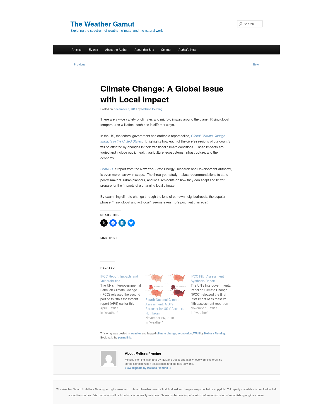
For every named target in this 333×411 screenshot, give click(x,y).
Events (93, 49)
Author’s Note (187, 49)
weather (136, 333)
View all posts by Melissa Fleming (148, 368)
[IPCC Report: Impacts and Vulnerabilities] (122, 294)
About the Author (116, 49)
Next (258, 64)
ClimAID (106, 168)
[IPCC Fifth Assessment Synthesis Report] (213, 294)
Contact (166, 49)
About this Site (144, 49)
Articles (77, 49)
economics (185, 333)
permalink (124, 337)
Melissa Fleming (151, 109)
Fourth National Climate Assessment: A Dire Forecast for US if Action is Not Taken (164, 306)
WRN (196, 333)
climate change (166, 333)
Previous (77, 64)
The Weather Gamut (102, 24)
